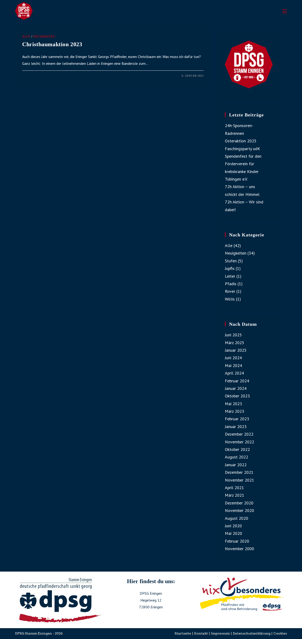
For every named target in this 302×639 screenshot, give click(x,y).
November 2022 (239, 442)
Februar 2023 (237, 418)
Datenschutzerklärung (251, 633)
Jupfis (230, 268)
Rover (230, 291)
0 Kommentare (37, 75)
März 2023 (234, 411)
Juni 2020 (233, 525)
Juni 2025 (233, 335)
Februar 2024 (237, 380)
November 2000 (239, 548)
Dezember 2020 (239, 503)
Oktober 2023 (237, 396)
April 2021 (234, 487)
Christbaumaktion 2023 (52, 44)
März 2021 (234, 495)
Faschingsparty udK (242, 148)
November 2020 (239, 510)
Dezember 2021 (239, 472)
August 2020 (236, 518)
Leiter (230, 276)
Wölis (230, 299)
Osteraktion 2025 (240, 141)
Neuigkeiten (44, 36)
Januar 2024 (236, 388)
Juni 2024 (233, 357)
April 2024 (234, 373)
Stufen (231, 261)
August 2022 (236, 457)
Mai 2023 (233, 403)
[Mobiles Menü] (284, 11)
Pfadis (230, 283)
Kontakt (201, 633)
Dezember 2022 (239, 434)
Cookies (280, 633)
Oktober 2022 (237, 449)
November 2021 (239, 480)
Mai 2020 (233, 533)
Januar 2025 (236, 350)
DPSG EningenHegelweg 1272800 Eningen (151, 600)
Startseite (183, 633)
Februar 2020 (237, 541)
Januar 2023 (236, 426)
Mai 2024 (233, 365)
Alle (26, 36)
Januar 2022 (236, 464)
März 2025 (234, 342)
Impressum (220, 633)
